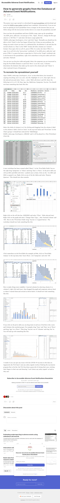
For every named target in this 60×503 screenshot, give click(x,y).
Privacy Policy (41, 469)
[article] (30, 439)
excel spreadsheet (39, 23)
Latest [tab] (8, 430)
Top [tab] (5, 430)
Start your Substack (26, 496)
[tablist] (9, 412)
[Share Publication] (42, 2)
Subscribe (48, 2)
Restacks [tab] (13, 412)
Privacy (27, 492)
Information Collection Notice (29, 469)
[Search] (38, 2)
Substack (23, 500)
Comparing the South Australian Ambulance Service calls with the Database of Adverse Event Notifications (23, 439)
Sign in (55, 2)
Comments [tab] (6, 412)
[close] (44, 446)
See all (6, 471)
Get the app (37, 496)
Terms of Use (37, 468)
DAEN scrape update (16, 25)
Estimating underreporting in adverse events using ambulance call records (20, 435)
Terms (31, 492)
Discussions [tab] (14, 430)
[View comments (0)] (9, 19)
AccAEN (8, 14)
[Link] (1, 72)
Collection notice (38, 492)
